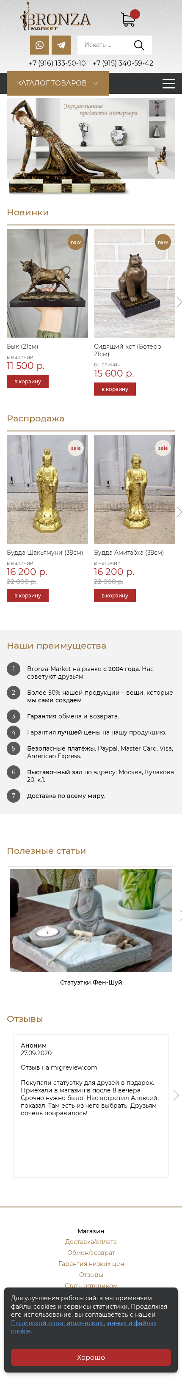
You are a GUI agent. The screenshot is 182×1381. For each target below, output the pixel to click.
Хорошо (91, 1357)
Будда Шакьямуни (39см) (45, 552)
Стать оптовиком (91, 1286)
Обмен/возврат (91, 1253)
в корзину (27, 381)
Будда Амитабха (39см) (129, 552)
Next (176, 1095)
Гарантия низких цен (91, 1264)
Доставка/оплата (91, 1242)
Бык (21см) (23, 346)
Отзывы (91, 1275)
